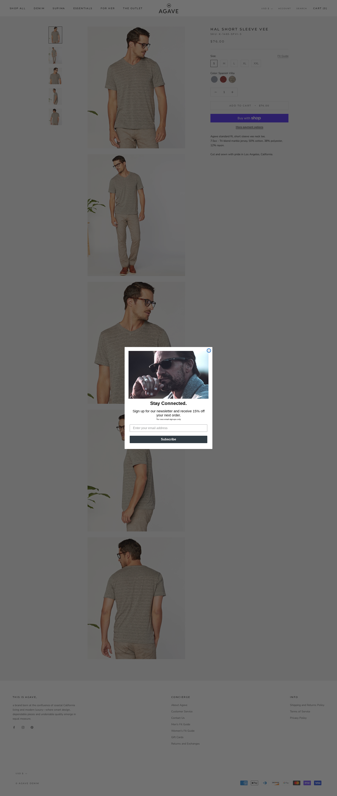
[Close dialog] (209, 350)
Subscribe (168, 439)
